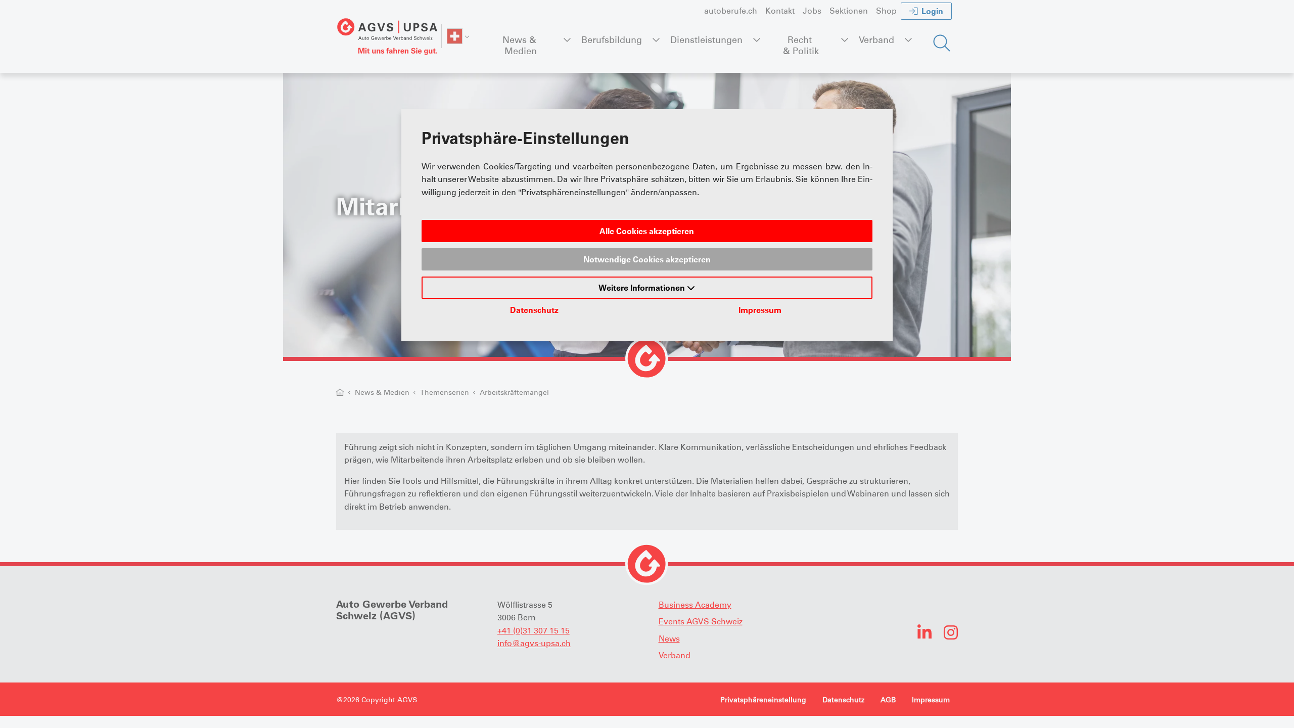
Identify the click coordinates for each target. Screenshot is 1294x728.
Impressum (759, 310)
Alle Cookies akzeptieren (646, 231)
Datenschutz (534, 310)
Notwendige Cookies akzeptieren (647, 259)
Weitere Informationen (642, 288)
